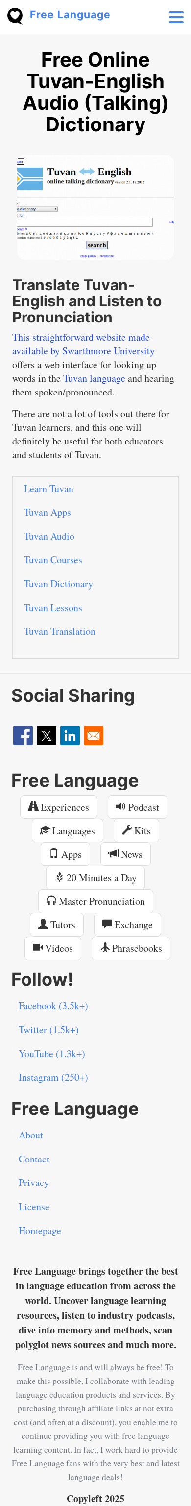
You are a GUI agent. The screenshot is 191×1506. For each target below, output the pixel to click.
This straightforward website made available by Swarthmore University (83, 343)
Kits (141, 830)
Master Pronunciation (100, 901)
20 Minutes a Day (100, 877)
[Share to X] (46, 735)
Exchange (132, 924)
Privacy (34, 1182)
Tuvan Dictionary (58, 583)
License (34, 1206)
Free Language (70, 14)
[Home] (18, 15)
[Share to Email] (93, 735)
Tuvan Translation (60, 631)
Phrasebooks (136, 948)
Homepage (40, 1230)
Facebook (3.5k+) (53, 1005)
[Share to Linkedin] (70, 735)
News (131, 854)
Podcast (142, 807)
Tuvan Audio (49, 536)
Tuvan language (94, 378)
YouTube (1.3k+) (52, 1053)
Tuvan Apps (47, 511)
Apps (70, 854)
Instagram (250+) (53, 1077)
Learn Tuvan (48, 488)
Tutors (61, 924)
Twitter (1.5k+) (49, 1029)
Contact (34, 1158)
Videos (58, 948)
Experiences (63, 807)
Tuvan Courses (53, 559)
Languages (72, 830)
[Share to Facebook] (23, 735)
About (31, 1134)
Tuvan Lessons (53, 607)
